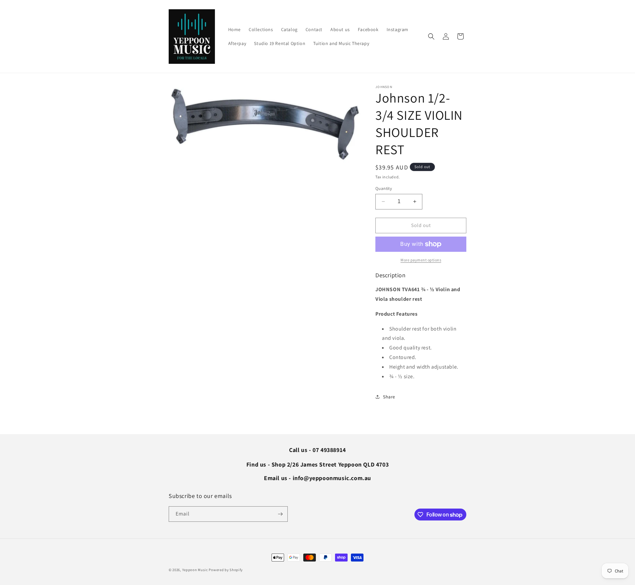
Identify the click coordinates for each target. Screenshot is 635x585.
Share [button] (389, 397)
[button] (431, 36)
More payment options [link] (421, 259)
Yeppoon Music (195, 569)
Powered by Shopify (226, 569)
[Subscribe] (280, 514)
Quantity (383, 188)
